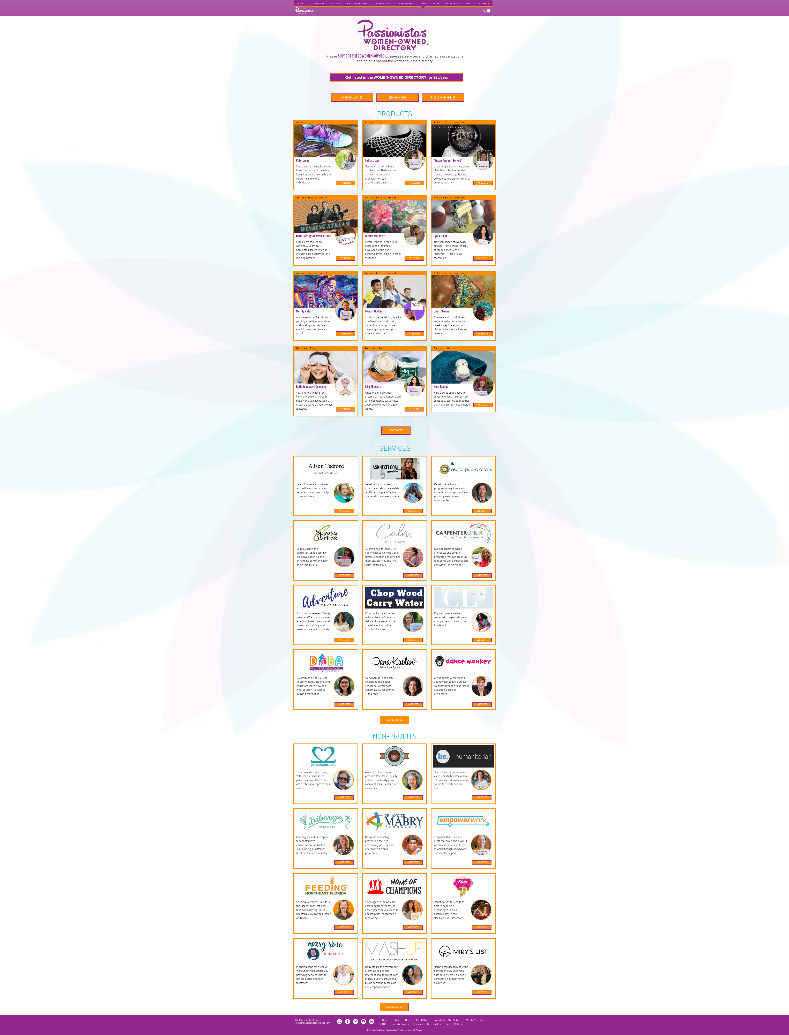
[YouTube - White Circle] (363, 1021)
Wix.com (419, 1030)
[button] (487, 11)
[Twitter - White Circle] (355, 1021)
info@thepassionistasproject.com (312, 1023)
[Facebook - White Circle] (347, 1021)
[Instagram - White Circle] (339, 1021)
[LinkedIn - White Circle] (371, 1021)
